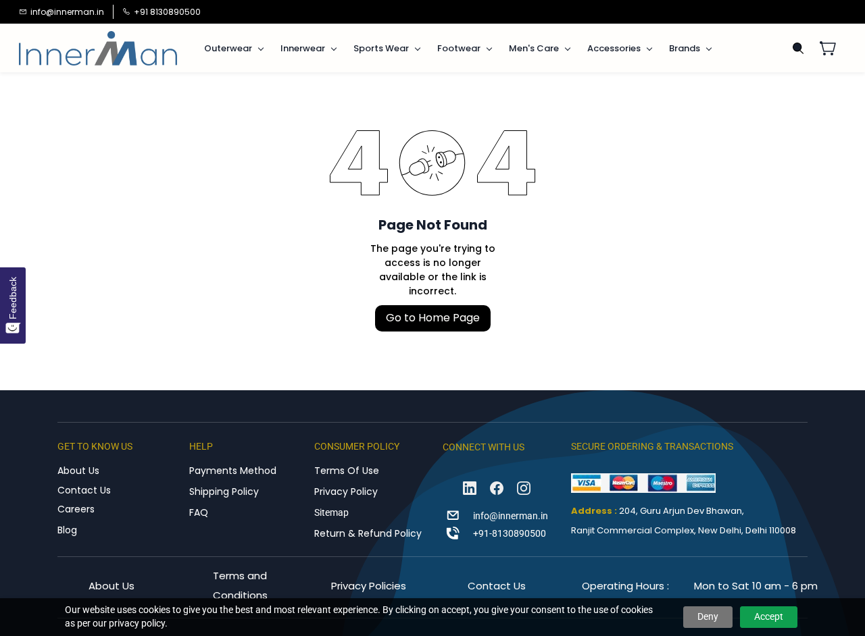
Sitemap (331, 512)
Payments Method (232, 470)
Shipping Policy (224, 491)
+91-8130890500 (509, 533)
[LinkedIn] (470, 488)
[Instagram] (524, 488)
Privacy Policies (368, 586)
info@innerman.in (510, 515)
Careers (76, 509)
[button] (833, 48)
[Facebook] (497, 488)
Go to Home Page (433, 317)
